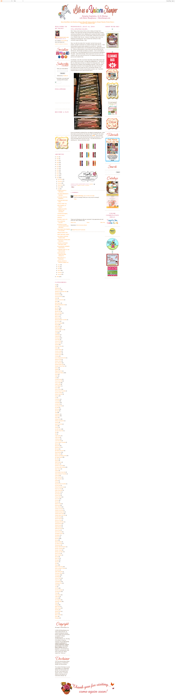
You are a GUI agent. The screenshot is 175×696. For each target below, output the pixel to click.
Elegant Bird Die (58, 371)
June (59, 264)
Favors (56, 387)
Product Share (58, 497)
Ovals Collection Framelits (60, 473)
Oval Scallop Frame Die (60, 472)
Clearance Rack (58, 346)
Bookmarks (57, 318)
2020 (58, 158)
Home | (62, 22)
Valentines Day (58, 601)
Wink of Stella (58, 614)
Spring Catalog (58, 541)
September (60, 185)
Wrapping (57, 618)
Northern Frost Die (59, 465)
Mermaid (57, 449)
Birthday (57, 309)
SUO (56, 563)
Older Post (102, 222)
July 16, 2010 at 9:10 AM (89, 195)
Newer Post (73, 222)
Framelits (57, 400)
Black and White (58, 313)
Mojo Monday (58, 452)
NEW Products (58, 462)
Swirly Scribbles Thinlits (60, 568)
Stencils (56, 556)
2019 (58, 160)
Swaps (56, 565)
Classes (56, 344)
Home (88, 222)
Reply (75, 199)
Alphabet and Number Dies (61, 291)
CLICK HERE (64, 40)
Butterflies (57, 328)
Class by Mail (58, 342)
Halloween (57, 415)
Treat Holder (57, 594)
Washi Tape (57, 606)
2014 (58, 170)
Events (56, 374)
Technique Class (58, 573)
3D (55, 284)
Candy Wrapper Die (59, 329)
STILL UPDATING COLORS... (79, 29)
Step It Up (57, 558)
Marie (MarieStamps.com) (62, 37)
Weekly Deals (58, 611)
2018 (58, 162)
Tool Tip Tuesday (58, 589)
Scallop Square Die (59, 513)
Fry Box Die (57, 404)
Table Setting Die (58, 571)
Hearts (56, 417)
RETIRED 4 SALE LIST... (62, 219)
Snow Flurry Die (58, 531)
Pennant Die (57, 485)
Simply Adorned (58, 523)
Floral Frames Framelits (60, 390)
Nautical (57, 460)
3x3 (56, 286)
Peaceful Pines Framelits (60, 483)
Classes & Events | (92, 22)
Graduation (57, 414)
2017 (58, 164)
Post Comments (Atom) (82, 225)
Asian (56, 298)
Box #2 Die (57, 321)
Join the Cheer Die (59, 430)
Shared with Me (58, 518)
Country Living (58, 351)
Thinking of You (58, 583)
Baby (56, 301)
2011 (58, 175)
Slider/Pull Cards (58, 528)
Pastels (56, 480)
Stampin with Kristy (78, 195)
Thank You (57, 579)
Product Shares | (110, 22)
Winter (56, 616)
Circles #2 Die (58, 341)
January (59, 274)
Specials (57, 538)
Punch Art (57, 498)
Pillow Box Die (58, 492)
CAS (56, 332)
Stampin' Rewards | (101, 22)
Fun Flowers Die (58, 405)
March (59, 270)
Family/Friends (58, 379)
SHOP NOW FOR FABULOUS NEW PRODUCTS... (61, 254)
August (59, 186)
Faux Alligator (58, 385)
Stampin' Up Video (59, 551)
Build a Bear (57, 326)
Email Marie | (67, 22)
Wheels (56, 613)
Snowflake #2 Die (59, 533)
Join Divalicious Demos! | (77, 22)
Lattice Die (57, 437)
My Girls (57, 458)
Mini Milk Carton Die (59, 450)
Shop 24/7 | (85, 22)
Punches (57, 500)
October (59, 183)
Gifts (56, 412)
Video (56, 603)
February (60, 272)
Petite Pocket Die (58, 490)
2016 (58, 166)
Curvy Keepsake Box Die (60, 357)
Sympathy (57, 570)
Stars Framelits (58, 555)
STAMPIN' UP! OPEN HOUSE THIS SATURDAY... (62, 210)
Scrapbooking (58, 516)
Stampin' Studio (80, 185)
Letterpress (57, 439)
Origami (56, 470)
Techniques (57, 574)
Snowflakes (57, 535)
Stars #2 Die (57, 553)
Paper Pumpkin (58, 478)
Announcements (58, 296)
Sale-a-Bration (58, 506)
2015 (58, 168)
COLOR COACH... (61, 215)
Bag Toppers (57, 303)
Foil (56, 397)
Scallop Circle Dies (59, 510)
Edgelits (56, 369)
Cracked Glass (58, 352)
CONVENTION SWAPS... (62, 213)
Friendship (57, 402)
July (59, 188)
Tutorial (56, 598)
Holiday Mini (57, 419)
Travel (56, 593)
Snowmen (57, 536)
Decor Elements (58, 362)
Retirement (57, 505)
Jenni (56, 425)
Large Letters (58, 435)
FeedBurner (65, 75)
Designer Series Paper (60, 366)
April (59, 268)
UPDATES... (60, 217)
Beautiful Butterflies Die (60, 304)
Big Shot (57, 308)
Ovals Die (57, 475)
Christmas (57, 337)
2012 (58, 173)
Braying (56, 324)
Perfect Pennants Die (59, 487)
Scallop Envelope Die (59, 511)
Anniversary (57, 294)
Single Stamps (58, 526)
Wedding (57, 609)
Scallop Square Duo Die (60, 515)
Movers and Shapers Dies (60, 455)
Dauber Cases (58, 361)
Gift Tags (57, 410)
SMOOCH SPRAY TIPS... (62, 232)
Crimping (57, 356)
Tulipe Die (57, 596)
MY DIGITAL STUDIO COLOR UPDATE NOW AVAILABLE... (62, 226)
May (59, 266)
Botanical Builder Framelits (61, 319)
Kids (56, 432)
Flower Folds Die (58, 394)
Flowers (56, 395)
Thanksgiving (58, 581)
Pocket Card (57, 495)
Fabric (56, 376)
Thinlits (56, 584)
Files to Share (58, 389)
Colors (56, 347)
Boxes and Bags (58, 323)
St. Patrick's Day (58, 543)
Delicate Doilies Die (59, 364)
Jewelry (56, 427)
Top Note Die (58, 591)
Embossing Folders (59, 372)
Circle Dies (57, 339)
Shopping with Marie (59, 521)
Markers (57, 444)
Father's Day (58, 384)
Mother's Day (58, 453)
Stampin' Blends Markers (60, 546)
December (60, 179)
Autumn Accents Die (59, 299)
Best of (56, 306)
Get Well (57, 407)
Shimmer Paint (58, 520)
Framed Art (57, 399)
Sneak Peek (57, 530)
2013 (58, 172)
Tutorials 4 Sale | (84, 23)
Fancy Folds (57, 382)
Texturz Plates (58, 578)
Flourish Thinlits (58, 392)
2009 (58, 276)
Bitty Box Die (57, 311)
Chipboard (57, 336)
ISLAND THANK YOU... (62, 203)
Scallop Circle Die (59, 508)
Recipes (57, 502)
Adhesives (57, 288)
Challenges (57, 334)
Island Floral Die (58, 424)
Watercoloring (58, 608)
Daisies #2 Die (58, 359)
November (60, 181)
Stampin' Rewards (59, 548)
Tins (56, 586)
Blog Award (57, 314)
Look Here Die (58, 440)
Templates (57, 576)
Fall (56, 377)
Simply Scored (58, 525)
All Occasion (57, 289)
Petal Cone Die (58, 488)
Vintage (56, 604)
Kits (56, 434)
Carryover (57, 331)
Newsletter (57, 463)
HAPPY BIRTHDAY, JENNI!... (63, 234)
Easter (56, 367)
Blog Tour (57, 316)
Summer (57, 561)
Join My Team (58, 429)
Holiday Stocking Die (59, 420)
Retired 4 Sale (91, 23)
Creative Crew (58, 354)
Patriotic (57, 482)
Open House (57, 468)
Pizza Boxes (57, 493)
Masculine (57, 445)
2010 (58, 177)
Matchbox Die (58, 447)
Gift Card (57, 409)
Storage (87, 185)
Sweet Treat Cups (59, 566)
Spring (56, 540)
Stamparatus (58, 545)
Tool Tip (56, 588)
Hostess (57, 422)
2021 (58, 156)
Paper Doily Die (58, 477)
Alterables (57, 293)
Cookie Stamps (58, 349)
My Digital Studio (58, 457)
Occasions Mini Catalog (60, 467)
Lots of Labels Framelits (60, 442)
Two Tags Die (58, 599)
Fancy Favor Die (58, 381)
